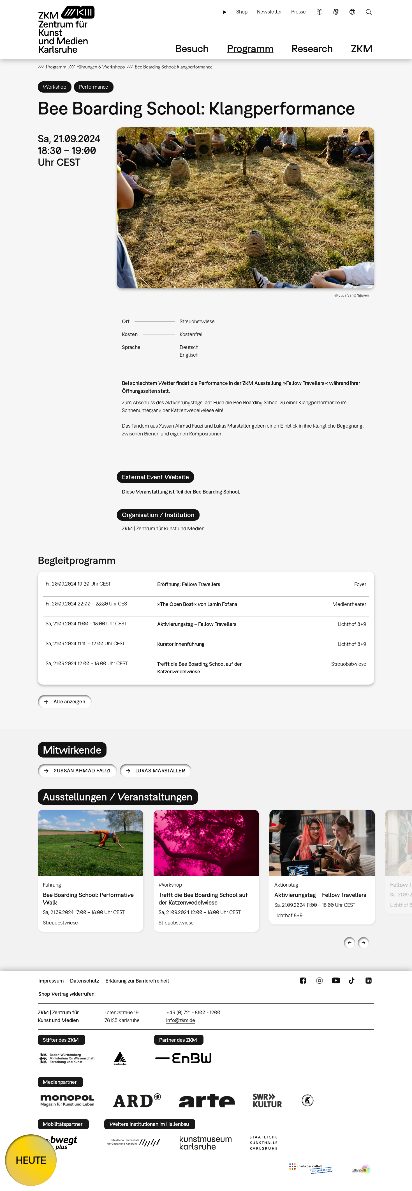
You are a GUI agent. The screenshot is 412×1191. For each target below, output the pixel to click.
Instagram (319, 981)
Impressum (51, 981)
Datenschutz (84, 981)
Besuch (192, 48)
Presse (298, 12)
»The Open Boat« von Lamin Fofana (197, 604)
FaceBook (303, 981)
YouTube (335, 981)
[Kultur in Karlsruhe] (307, 1100)
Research (312, 48)
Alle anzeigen (69, 701)
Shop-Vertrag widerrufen (66, 994)
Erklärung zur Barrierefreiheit (137, 981)
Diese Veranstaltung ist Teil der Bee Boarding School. (181, 492)
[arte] (207, 1100)
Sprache (352, 12)
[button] (245, 207)
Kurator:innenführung (181, 644)
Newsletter (269, 12)
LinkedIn (368, 981)
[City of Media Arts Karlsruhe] (362, 1170)
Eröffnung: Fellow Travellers (188, 584)
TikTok (352, 981)
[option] (91, 871)
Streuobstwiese (197, 321)
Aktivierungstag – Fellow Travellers (197, 624)
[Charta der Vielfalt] (311, 1170)
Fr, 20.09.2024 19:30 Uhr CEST (78, 584)
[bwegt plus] (58, 1143)
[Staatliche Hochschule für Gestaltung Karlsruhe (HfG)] (134, 1142)
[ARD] (137, 1100)
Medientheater (349, 604)
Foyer (360, 584)
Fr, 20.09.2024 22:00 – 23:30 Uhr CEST (87, 604)
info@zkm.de (180, 1020)
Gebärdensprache (335, 12)
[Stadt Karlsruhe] (120, 1058)
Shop (241, 12)
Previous (349, 942)
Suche (368, 12)
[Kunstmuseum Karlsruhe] (206, 1143)
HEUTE (31, 1160)
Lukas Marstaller (160, 771)
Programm (250, 48)
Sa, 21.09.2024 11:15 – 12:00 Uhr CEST (85, 643)
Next (363, 942)
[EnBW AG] (183, 1058)
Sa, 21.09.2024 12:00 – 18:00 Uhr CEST (87, 663)
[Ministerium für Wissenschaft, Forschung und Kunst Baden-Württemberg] (67, 1058)
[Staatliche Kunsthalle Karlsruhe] (263, 1143)
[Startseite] (74, 29)
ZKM (362, 48)
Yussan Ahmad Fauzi (82, 771)
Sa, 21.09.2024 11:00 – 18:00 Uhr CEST (86, 624)
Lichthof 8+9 (352, 624)
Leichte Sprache (319, 12)
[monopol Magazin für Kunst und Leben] (67, 1100)
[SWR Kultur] (267, 1100)
